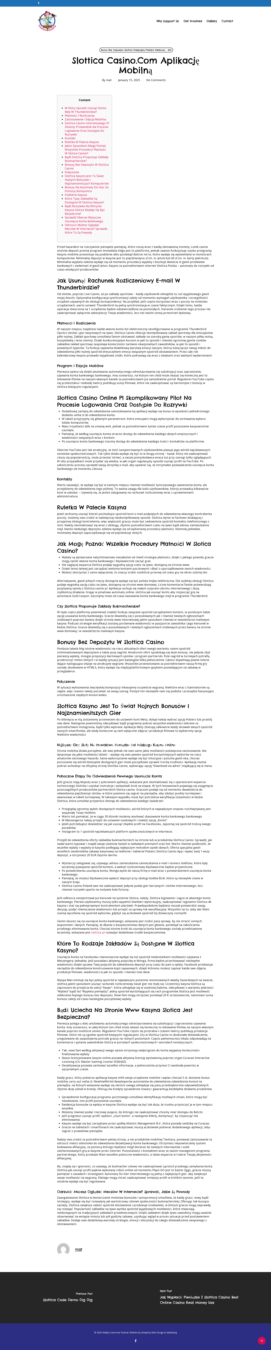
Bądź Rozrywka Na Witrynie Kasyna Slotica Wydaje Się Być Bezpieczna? (85, 209)
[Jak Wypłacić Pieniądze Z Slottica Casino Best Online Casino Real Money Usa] (203, 1297)
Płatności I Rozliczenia (79, 115)
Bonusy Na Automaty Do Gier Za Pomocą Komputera (86, 189)
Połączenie (72, 172)
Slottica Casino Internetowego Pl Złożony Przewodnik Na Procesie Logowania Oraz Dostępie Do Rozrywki (87, 128)
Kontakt (70, 138)
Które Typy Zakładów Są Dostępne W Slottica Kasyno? (84, 200)
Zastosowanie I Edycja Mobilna (85, 119)
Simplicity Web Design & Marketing (159, 1332)
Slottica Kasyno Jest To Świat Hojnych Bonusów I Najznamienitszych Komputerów (87, 179)
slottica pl (98, 932)
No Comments (156, 80)
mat (109, 80)
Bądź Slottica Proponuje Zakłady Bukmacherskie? (86, 159)
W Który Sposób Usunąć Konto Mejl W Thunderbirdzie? (85, 110)
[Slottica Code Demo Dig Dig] (68, 1297)
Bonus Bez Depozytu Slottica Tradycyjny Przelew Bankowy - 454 (136, 50)
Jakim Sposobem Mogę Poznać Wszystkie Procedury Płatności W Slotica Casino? (85, 149)
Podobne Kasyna (76, 195)
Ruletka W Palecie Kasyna (82, 142)
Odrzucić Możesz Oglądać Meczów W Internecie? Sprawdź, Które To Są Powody (86, 228)
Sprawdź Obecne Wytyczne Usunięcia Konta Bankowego (84, 219)
